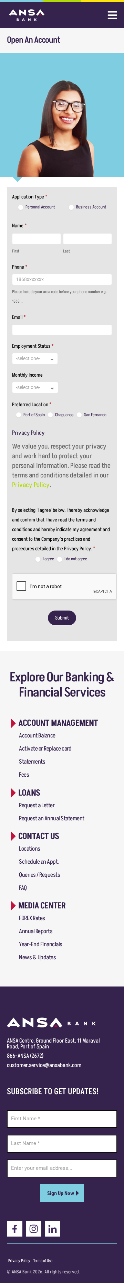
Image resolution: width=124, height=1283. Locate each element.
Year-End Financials (40, 944)
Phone (20, 267)
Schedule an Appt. (39, 862)
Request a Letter (36, 805)
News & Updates (37, 957)
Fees (24, 774)
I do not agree (75, 559)
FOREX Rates (32, 918)
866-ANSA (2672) (25, 1056)
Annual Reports (35, 931)
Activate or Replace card (45, 748)
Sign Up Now (60, 1193)
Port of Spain (34, 415)
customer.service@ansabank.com (44, 1065)
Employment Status (33, 346)
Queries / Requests (39, 875)
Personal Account (40, 207)
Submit (62, 618)
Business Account (90, 207)
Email (19, 317)
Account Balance (37, 735)
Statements (32, 761)
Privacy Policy (31, 485)
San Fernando (94, 415)
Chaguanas (64, 415)
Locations (29, 848)
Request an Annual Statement (51, 818)
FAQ (23, 888)
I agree (48, 559)
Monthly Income (27, 375)
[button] (53, 723)
